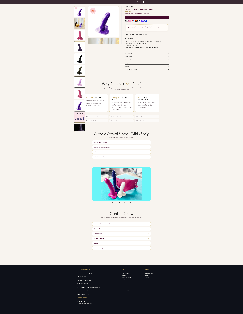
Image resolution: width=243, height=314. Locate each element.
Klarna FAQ (125, 289)
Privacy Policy (125, 283)
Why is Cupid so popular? (101, 142)
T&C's (123, 281)
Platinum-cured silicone (129, 13)
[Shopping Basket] (144, 2)
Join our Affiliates (126, 291)
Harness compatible (99, 238)
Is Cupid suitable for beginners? (102, 147)
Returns (96, 243)
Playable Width (128, 59)
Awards (147, 279)
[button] (128, 11)
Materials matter (146, 13)
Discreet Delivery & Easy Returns (132, 69)
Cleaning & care (98, 229)
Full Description (128, 53)
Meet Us (147, 277)
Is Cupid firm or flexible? (100, 157)
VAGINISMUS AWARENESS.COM (84, 303)
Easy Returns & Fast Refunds (129, 279)
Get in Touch (125, 273)
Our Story (147, 275)
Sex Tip (126, 63)
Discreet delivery (98, 248)
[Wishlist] (138, 2)
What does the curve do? (101, 152)
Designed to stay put (138, 13)
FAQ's (123, 285)
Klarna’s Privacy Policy (127, 287)
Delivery (124, 275)
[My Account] (141, 2)
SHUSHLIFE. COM (81, 301)
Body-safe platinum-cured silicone (103, 224)
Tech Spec (127, 66)
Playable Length (128, 56)
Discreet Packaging (127, 277)
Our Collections (149, 273)
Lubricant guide (98, 233)
